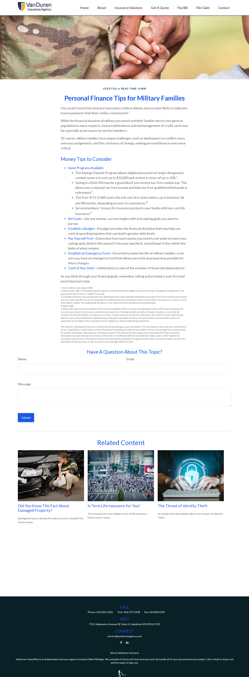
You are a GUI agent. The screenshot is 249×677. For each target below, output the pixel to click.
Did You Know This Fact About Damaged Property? (43, 508)
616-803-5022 (104, 612)
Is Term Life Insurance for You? (114, 505)
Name (22, 359)
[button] (84, 7)
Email (130, 359)
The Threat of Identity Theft (182, 505)
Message (24, 384)
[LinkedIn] (127, 642)
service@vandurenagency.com (124, 636)
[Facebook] (121, 642)
